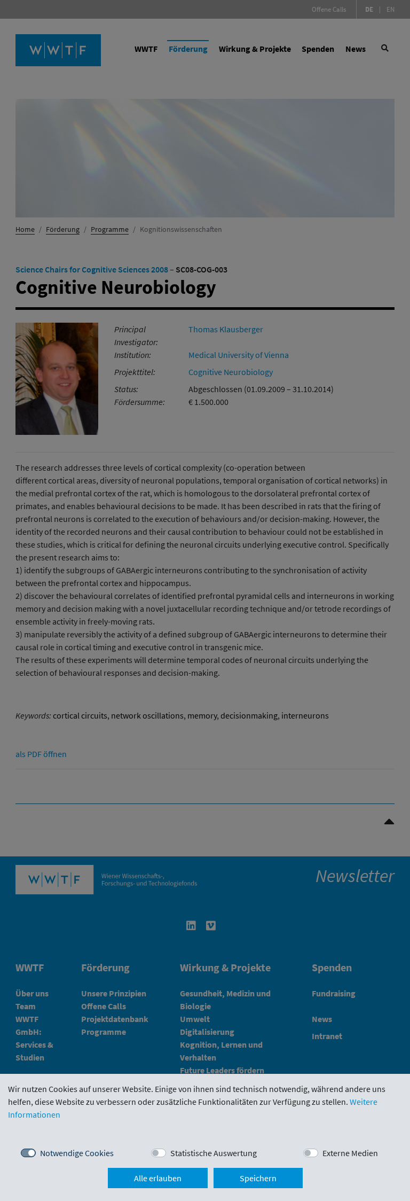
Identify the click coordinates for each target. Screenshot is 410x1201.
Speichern (258, 1178)
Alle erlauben (158, 1178)
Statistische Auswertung (213, 1153)
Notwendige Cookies (77, 1153)
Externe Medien (350, 1153)
